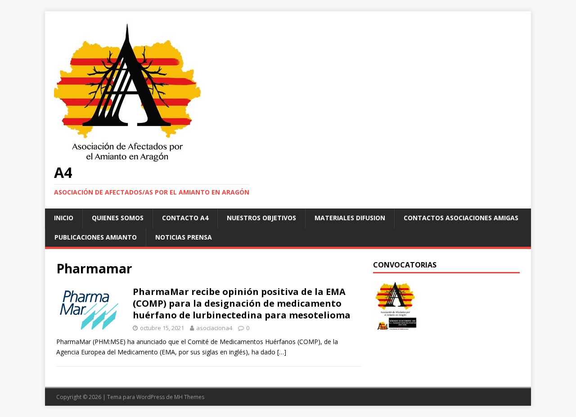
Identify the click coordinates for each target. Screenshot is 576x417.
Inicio (63, 217)
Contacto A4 (185, 217)
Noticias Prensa (183, 237)
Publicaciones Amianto (95, 237)
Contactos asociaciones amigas (461, 217)
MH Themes (189, 397)
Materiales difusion (350, 217)
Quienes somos (118, 217)
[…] (281, 352)
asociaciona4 (214, 328)
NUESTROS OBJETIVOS (261, 217)
